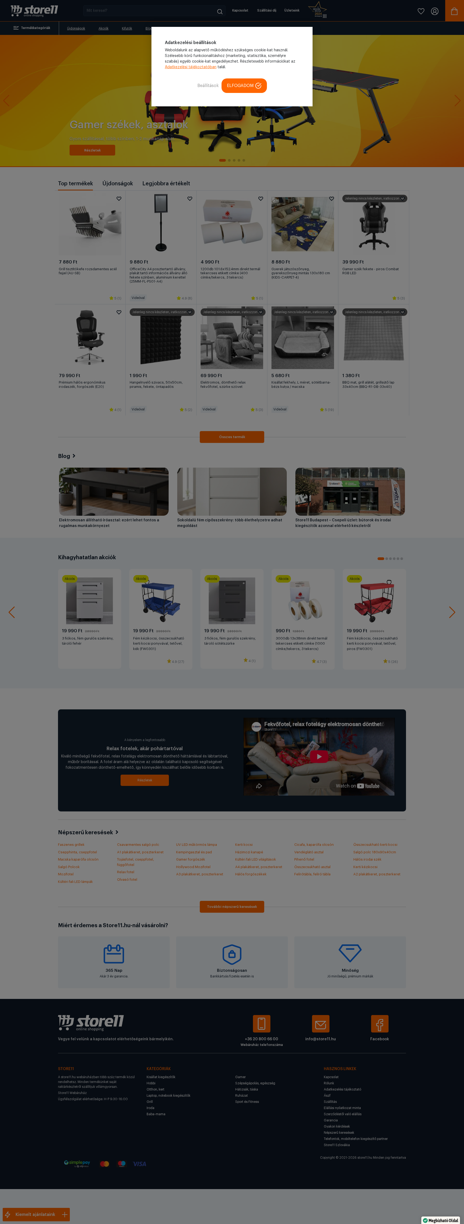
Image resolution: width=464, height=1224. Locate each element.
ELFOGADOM (240, 86)
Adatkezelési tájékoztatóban (190, 67)
